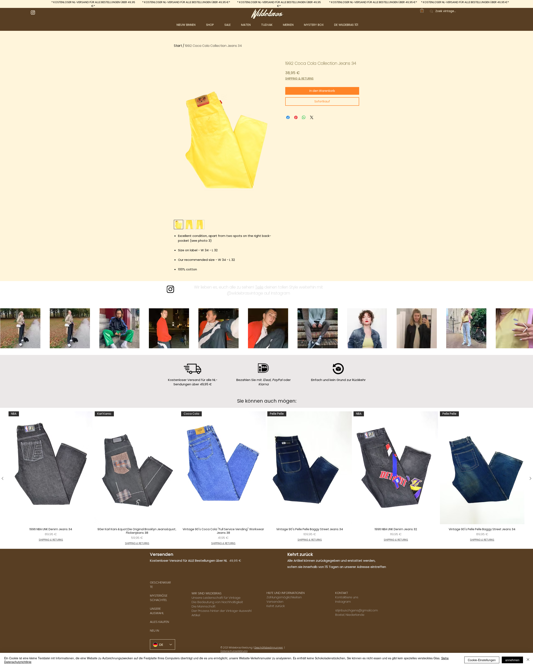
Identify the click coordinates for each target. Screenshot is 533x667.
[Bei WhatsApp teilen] (303, 117)
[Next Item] (525, 328)
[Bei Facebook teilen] (287, 117)
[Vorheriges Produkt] (2, 478)
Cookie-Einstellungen (482, 660)
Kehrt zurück (275, 606)
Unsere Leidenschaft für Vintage (216, 597)
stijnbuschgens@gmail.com (356, 610)
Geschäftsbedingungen (268, 647)
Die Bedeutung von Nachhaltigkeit (217, 602)
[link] (422, 10)
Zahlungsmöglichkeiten (284, 597)
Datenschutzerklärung (234, 651)
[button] (213, 25)
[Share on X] (311, 117)
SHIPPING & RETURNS (299, 78)
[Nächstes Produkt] (530, 478)
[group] (266, 478)
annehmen (512, 660)
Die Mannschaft (203, 606)
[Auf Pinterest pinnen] (295, 117)
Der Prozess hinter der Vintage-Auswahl (222, 611)
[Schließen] (528, 660)
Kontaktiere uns (346, 597)
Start (178, 45)
